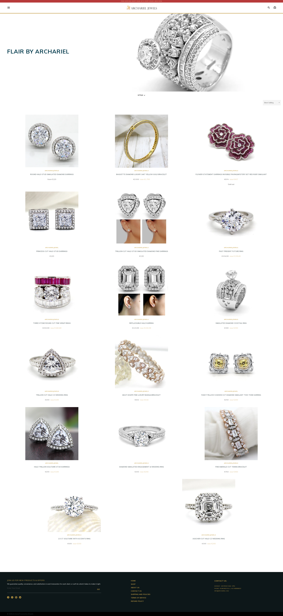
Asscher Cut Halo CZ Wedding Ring (209, 537)
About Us (135, 588)
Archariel (16, 614)
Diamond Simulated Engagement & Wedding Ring (141, 465)
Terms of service (138, 598)
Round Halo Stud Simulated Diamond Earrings (52, 172)
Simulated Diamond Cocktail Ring (231, 321)
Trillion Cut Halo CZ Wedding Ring (52, 393)
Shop (133, 584)
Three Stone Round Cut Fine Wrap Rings (52, 321)
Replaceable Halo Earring (141, 321)
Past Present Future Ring (231, 249)
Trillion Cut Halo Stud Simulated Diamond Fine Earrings (141, 249)
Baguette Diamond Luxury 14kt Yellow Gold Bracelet (141, 172)
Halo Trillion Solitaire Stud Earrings (52, 465)
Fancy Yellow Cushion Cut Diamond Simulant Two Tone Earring (231, 393)
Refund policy (137, 601)
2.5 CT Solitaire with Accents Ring (74, 537)
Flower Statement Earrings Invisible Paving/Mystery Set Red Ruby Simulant (231, 172)
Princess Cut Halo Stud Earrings (51, 249)
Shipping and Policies (140, 594)
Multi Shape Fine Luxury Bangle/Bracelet (141, 393)
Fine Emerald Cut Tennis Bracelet (231, 465)
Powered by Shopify (26, 614)
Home (133, 581)
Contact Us (136, 591)
